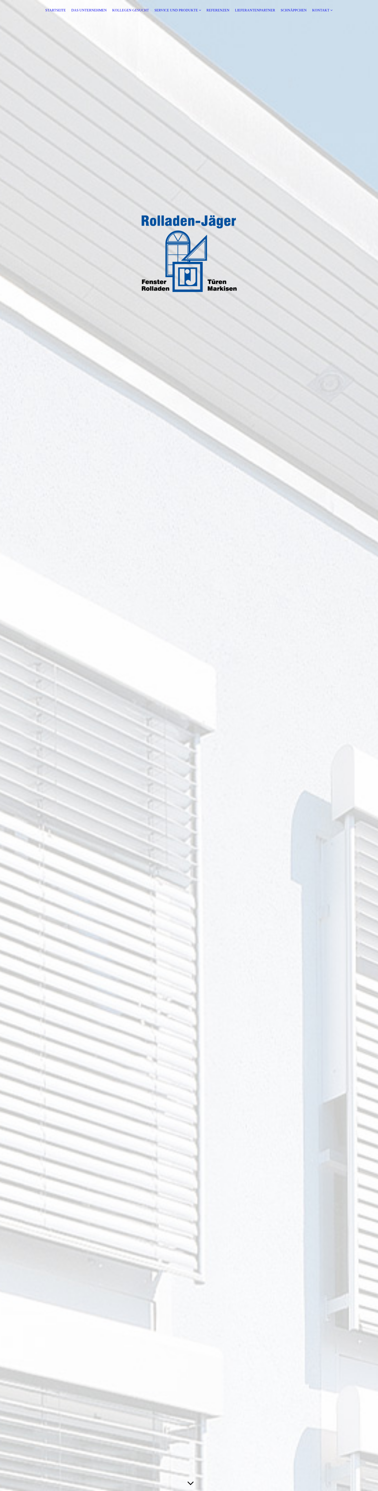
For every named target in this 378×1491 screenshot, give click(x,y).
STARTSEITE (55, 10)
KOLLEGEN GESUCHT (130, 10)
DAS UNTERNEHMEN (89, 10)
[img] (189, 745)
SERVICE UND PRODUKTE (176, 10)
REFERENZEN (217, 10)
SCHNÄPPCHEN (294, 10)
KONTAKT (320, 10)
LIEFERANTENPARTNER (255, 10)
